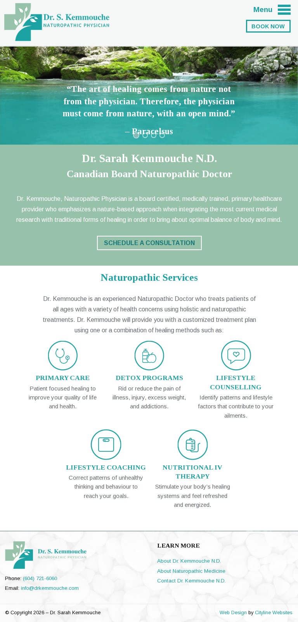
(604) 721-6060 (40, 578)
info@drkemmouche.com (50, 588)
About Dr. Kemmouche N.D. (189, 561)
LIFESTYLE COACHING (106, 467)
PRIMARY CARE (63, 378)
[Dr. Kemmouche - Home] (56, 36)
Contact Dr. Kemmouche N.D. (191, 581)
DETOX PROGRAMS (149, 378)
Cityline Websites (273, 612)
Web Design (233, 612)
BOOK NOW (268, 26)
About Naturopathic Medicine (191, 571)
